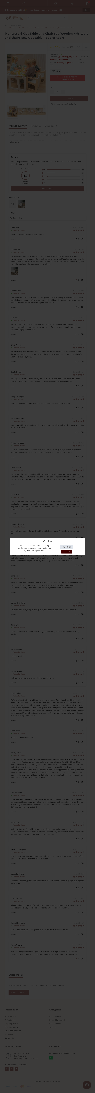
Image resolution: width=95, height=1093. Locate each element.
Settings (67, 547)
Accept (67, 551)
